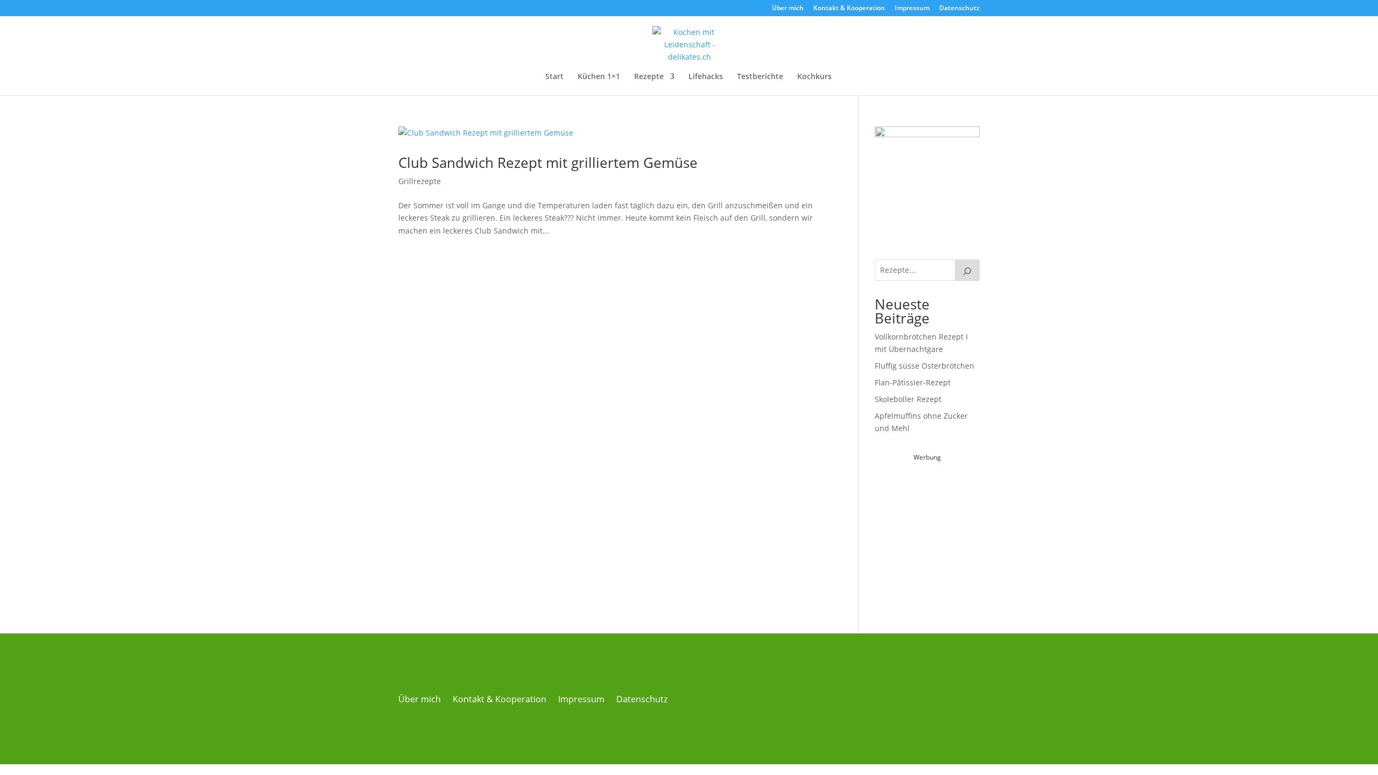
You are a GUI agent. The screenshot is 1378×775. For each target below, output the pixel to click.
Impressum (912, 8)
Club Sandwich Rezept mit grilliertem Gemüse (549, 162)
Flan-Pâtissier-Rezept (913, 382)
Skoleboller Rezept (908, 399)
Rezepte (649, 77)
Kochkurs (814, 77)
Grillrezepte (419, 181)
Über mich (788, 8)
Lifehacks (705, 77)
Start (554, 77)
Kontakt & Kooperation (849, 8)
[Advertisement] (955, 531)
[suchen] (967, 270)
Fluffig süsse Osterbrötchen (924, 366)
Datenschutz (959, 8)
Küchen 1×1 (599, 77)
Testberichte (760, 77)
